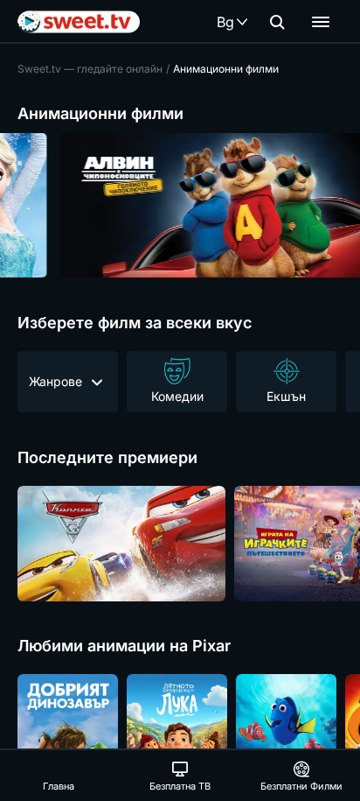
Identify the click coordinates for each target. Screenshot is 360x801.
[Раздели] (321, 22)
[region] (180, 205)
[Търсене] (277, 22)
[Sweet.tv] (78, 22)
